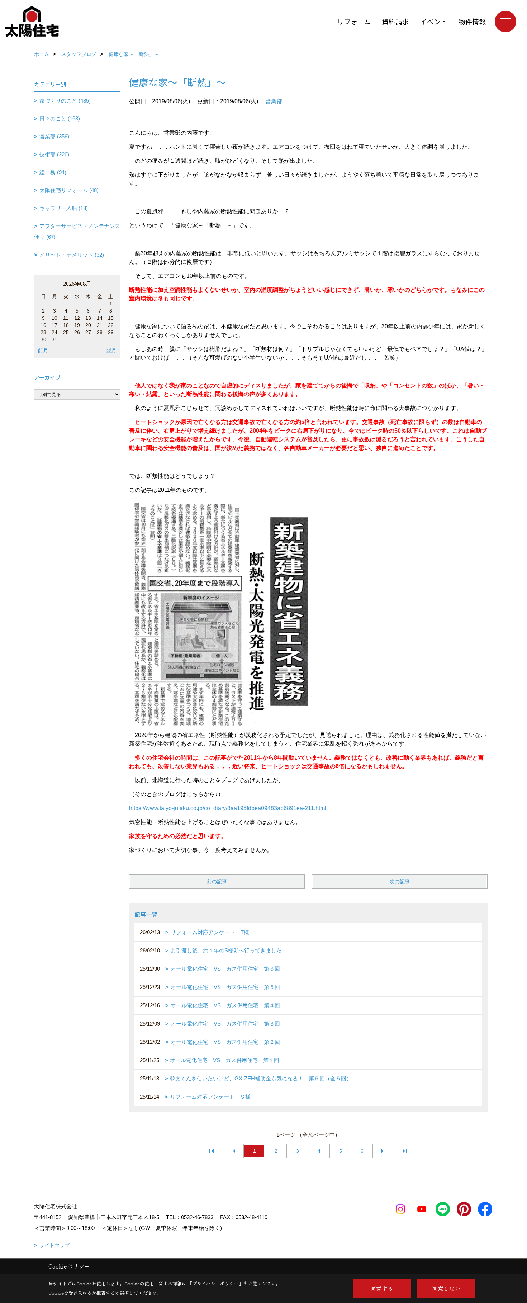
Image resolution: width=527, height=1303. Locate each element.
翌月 (111, 350)
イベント (433, 21)
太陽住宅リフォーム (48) (69, 190)
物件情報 (472, 21)
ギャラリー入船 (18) (63, 208)
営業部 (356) (54, 136)
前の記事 (217, 881)
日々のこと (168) (59, 118)
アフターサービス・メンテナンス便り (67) (77, 231)
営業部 (274, 101)
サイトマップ (54, 1245)
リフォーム (354, 21)
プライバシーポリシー (215, 1283)
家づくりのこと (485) (65, 101)
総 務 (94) (52, 172)
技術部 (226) (54, 154)
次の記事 (400, 881)
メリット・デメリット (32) (71, 255)
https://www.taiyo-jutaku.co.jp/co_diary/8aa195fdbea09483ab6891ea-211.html (227, 808)
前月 (43, 350)
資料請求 (395, 21)
